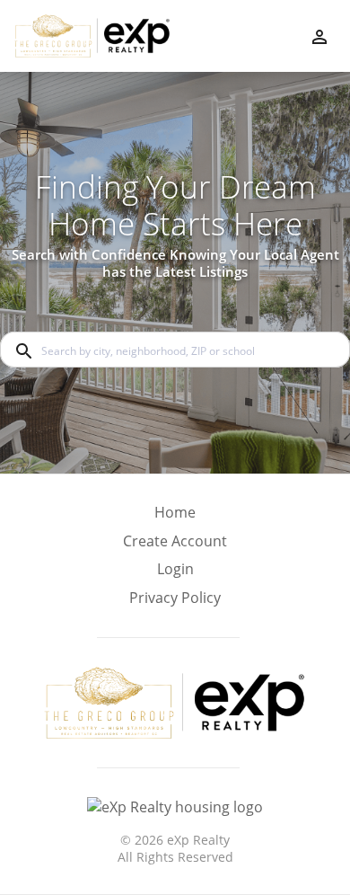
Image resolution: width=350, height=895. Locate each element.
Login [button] (175, 569)
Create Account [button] (175, 541)
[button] (175, 574)
